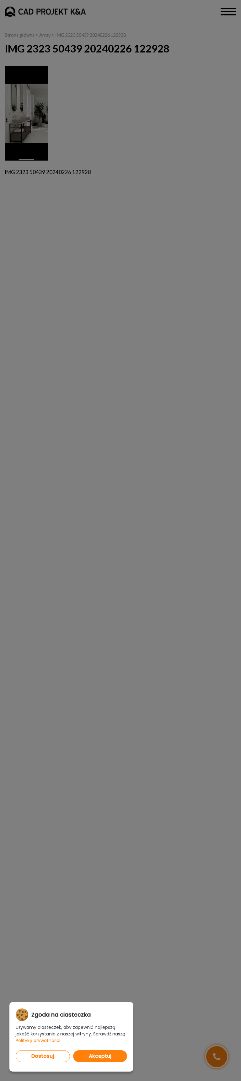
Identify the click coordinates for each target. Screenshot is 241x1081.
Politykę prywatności (38, 1040)
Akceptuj (100, 1056)
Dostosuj (42, 1056)
